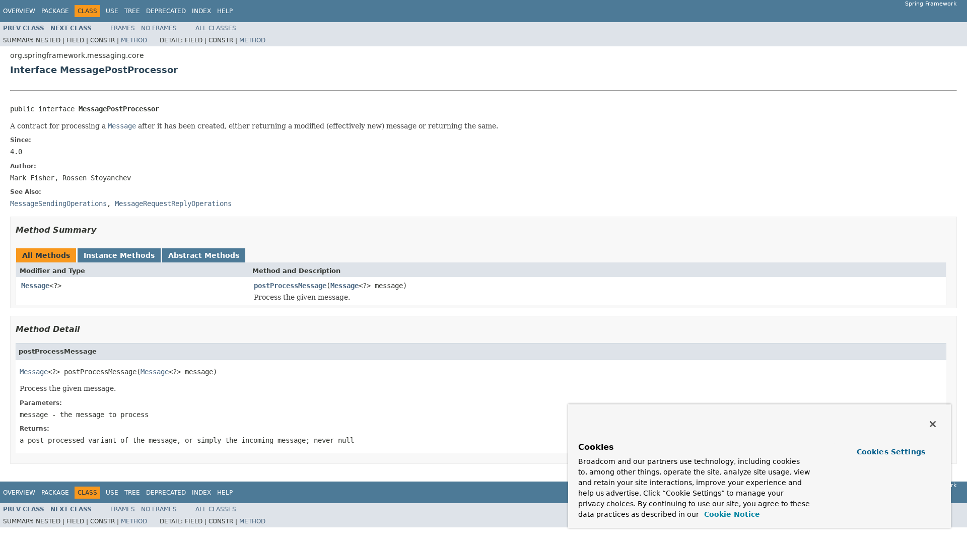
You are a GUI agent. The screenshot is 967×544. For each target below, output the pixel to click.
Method (134, 40)
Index (201, 11)
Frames (122, 28)
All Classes (215, 28)
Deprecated (166, 11)
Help (225, 11)
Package (55, 11)
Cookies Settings (891, 452)
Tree (132, 11)
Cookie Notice (731, 514)
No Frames (159, 28)
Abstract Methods (203, 255)
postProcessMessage (290, 286)
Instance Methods (119, 255)
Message (35, 286)
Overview (19, 11)
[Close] (933, 424)
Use (112, 11)
